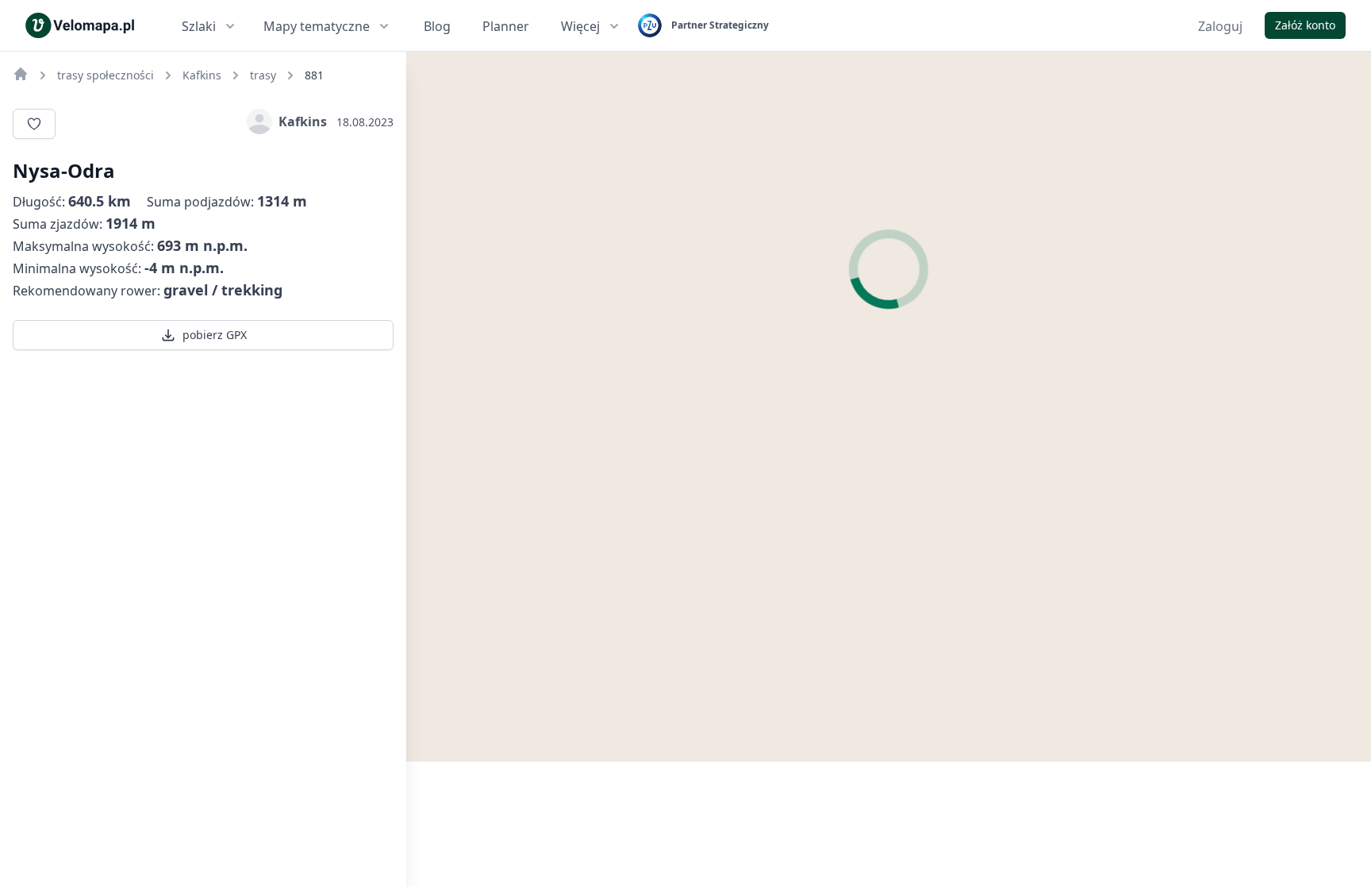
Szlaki (199, 26)
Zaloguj (1220, 26)
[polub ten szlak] (34, 124)
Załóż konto (1305, 25)
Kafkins (302, 121)
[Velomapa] (21, 74)
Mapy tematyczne (316, 26)
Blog (437, 26)
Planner (505, 26)
